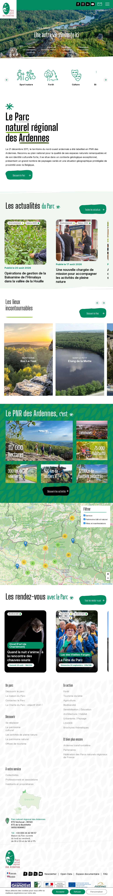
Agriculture (69, 700)
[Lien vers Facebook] (78, 4)
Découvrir (15, 691)
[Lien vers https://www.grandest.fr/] (21, 885)
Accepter (60, 892)
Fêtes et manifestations (95, 523)
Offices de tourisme (16, 743)
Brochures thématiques (76, 727)
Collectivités (12, 775)
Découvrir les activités (56, 491)
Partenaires (69, 750)
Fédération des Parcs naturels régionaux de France (85, 756)
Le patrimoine (13, 729)
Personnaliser (96, 892)
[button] (73, 541)
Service (88, 515)
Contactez (15, 700)
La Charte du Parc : (24, 705)
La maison (15, 696)
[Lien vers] (37, 885)
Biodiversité (69, 705)
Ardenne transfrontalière (76, 745)
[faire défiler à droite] (106, 80)
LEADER (67, 723)
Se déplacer (12, 722)
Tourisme (72, 696)
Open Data (66, 874)
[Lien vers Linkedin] (88, 4)
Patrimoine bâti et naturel (96, 519)
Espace (87, 874)
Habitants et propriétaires (19, 784)
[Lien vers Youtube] (93, 4)
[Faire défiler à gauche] (98, 303)
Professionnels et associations (22, 779)
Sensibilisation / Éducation (77, 709)
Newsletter (51, 874)
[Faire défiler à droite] (105, 303)
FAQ (105, 874)
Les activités (21, 734)
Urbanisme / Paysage (74, 718)
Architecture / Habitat (75, 714)
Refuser (77, 892)
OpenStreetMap (107, 584)
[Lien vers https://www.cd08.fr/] (100, 885)
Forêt (66, 691)
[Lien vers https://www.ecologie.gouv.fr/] (54, 885)
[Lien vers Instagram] (83, 4)
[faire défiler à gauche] (8, 80)
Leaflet (96, 584)
